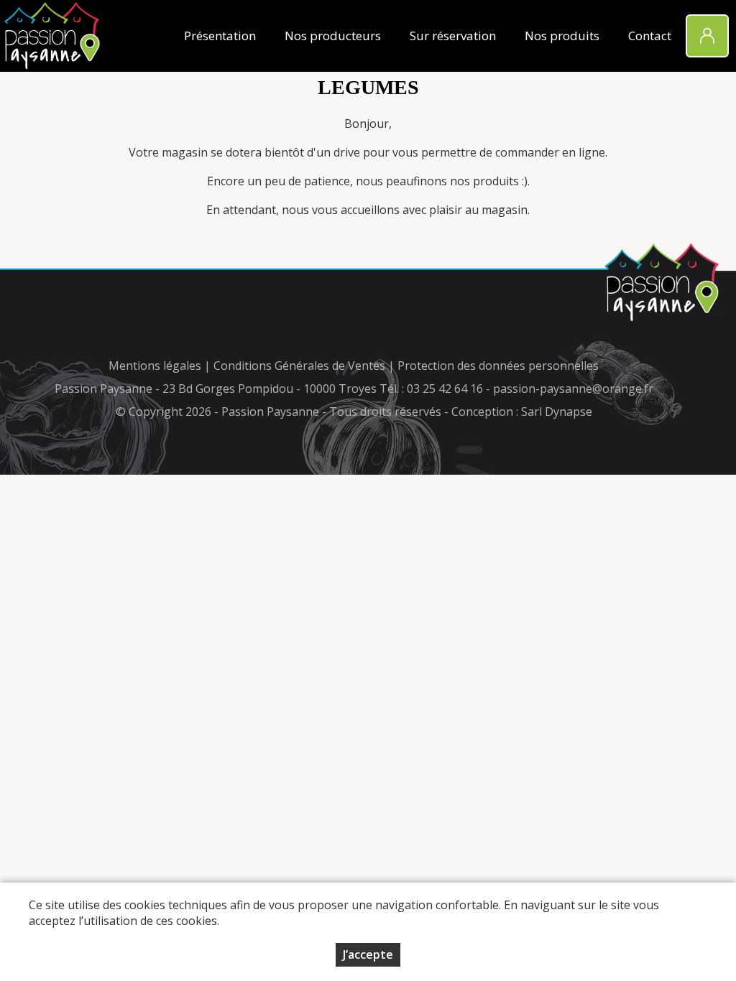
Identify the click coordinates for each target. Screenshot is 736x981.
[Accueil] (52, 36)
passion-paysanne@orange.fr (573, 388)
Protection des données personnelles (498, 365)
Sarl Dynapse (556, 411)
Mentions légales (155, 365)
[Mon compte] (707, 35)
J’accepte (368, 954)
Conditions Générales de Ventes (300, 365)
